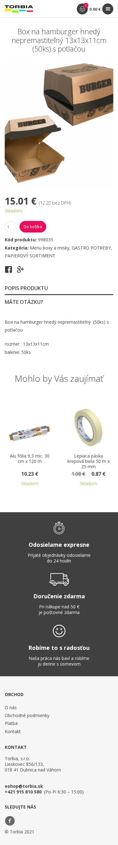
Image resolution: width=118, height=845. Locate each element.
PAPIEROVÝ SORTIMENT (30, 256)
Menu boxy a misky (49, 248)
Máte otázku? (24, 302)
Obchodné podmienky (27, 715)
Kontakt (13, 731)
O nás (11, 708)
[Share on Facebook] (8, 271)
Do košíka (33, 226)
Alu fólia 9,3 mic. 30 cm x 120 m (22, 458)
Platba (11, 723)
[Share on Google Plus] (20, 271)
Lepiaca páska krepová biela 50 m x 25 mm (81, 461)
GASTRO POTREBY (91, 248)
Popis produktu (26, 288)
